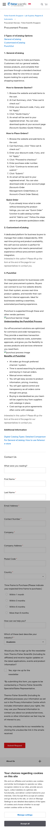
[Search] (42, 5)
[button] (4, 4)
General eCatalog (12, 39)
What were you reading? (15, 465)
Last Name (9, 492)
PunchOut (9, 46)
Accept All (25, 823)
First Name (9, 479)
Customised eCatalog (14, 42)
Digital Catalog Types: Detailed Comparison (25, 436)
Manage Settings (25, 815)
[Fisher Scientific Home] (17, 5)
